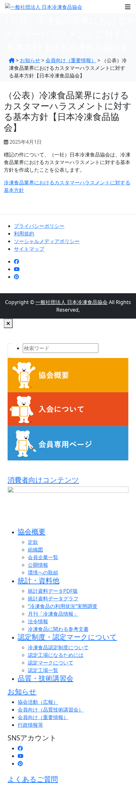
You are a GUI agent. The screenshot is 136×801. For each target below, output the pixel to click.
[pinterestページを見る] (16, 276)
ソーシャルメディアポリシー (47, 241)
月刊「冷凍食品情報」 (53, 613)
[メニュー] (128, 7)
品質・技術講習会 (45, 678)
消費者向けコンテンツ (43, 479)
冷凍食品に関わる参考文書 (58, 629)
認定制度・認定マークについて (67, 636)
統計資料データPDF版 (53, 590)
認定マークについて (50, 662)
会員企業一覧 (43, 557)
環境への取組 (43, 572)
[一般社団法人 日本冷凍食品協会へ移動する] (12, 60)
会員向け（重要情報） (43, 717)
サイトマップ (29, 248)
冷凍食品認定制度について (58, 647)
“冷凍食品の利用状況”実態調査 (62, 606)
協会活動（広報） (38, 701)
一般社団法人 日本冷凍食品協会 (71, 302)
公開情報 (38, 564)
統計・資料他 (38, 580)
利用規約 (24, 233)
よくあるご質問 (33, 779)
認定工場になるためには (55, 655)
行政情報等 (30, 724)
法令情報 (38, 621)
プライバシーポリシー (39, 225)
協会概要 (32, 531)
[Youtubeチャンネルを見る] (17, 269)
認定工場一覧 (43, 670)
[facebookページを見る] (16, 261)
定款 (33, 542)
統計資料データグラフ (53, 598)
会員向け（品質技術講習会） (50, 709)
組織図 (35, 549)
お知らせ (22, 691)
